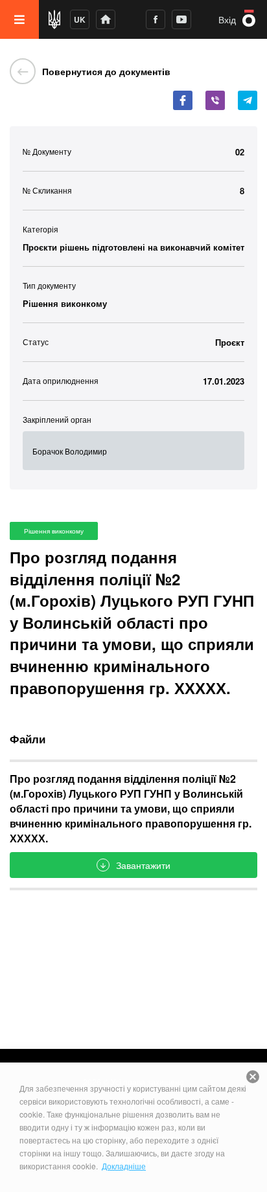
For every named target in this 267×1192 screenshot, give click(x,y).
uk (80, 19)
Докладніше (124, 1165)
